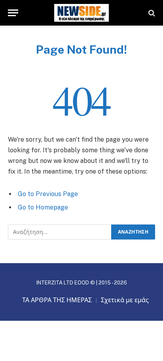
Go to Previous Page (48, 194)
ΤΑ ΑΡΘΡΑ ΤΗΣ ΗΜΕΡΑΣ (57, 300)
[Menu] (13, 13)
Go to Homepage (43, 207)
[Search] (151, 13)
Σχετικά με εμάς (125, 300)
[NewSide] (81, 13)
